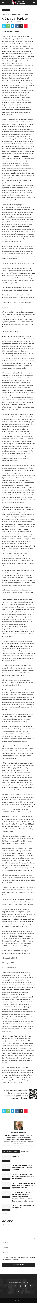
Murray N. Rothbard (9, 22)
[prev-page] (3, 1214)
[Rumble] (20, 1286)
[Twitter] (4, 26)
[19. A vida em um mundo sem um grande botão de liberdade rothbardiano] (6, 1176)
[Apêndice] (6, 1158)
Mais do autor (25, 1151)
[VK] (17, 26)
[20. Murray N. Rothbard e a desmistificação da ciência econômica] (6, 1167)
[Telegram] (12, 26)
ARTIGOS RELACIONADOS (10, 1151)
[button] (3, 2)
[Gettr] (26, 26)
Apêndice (15, 1156)
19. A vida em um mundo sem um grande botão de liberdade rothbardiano (23, 1176)
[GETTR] (10, 1286)
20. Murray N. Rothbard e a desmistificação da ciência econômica (22, 1167)
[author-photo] (18, 1130)
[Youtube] (18, 1291)
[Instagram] (15, 1286)
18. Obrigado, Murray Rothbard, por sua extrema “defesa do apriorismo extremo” (23, 1185)
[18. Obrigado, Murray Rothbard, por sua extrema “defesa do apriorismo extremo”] (6, 1185)
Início (3, 7)
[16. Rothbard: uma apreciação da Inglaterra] (6, 1207)
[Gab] (5, 1286)
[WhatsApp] (8, 26)
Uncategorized (10, 7)
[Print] (21, 26)
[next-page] (6, 1214)
